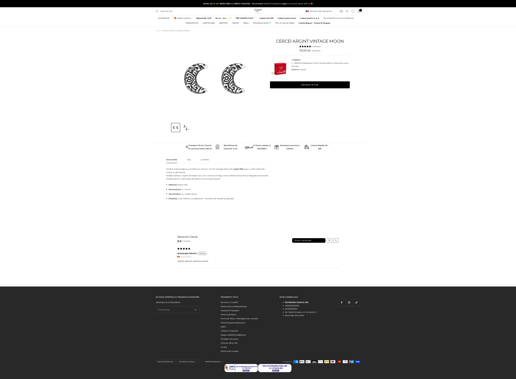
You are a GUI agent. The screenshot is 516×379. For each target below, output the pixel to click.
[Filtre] (329, 240)
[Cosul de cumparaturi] (358, 11)
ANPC (223, 327)
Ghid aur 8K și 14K (229, 343)
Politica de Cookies (230, 351)
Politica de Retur (228, 314)
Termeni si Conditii (229, 302)
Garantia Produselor (230, 310)
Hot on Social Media (284, 23)
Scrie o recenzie (302, 240)
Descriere (171, 160)
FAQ (189, 160)
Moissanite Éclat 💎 (262, 23)
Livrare (205, 160)
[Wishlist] (353, 11)
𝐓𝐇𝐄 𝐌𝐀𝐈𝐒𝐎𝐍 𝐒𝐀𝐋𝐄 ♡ (245, 18)
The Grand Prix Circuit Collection (338, 18)
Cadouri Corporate (229, 331)
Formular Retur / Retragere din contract (239, 318)
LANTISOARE (209, 23)
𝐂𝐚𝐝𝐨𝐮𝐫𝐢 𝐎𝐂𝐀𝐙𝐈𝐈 (266, 18)
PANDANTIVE (192, 23)
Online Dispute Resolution (233, 323)
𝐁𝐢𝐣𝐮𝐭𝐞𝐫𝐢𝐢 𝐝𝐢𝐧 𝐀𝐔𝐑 (203, 18)
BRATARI (223, 23)
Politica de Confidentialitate (234, 306)
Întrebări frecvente (229, 339)
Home (158, 31)
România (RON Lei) (165, 362)
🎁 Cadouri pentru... (183, 18)
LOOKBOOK (164, 18)
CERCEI (235, 23)
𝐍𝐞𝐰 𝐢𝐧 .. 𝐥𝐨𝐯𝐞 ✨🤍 (223, 18)
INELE (246, 23)
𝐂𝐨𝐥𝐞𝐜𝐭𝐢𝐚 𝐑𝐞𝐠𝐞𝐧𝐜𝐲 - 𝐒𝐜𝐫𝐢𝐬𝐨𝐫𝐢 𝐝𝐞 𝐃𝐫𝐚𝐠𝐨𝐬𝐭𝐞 (314, 23)
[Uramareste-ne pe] (341, 302)
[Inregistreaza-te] (195, 310)
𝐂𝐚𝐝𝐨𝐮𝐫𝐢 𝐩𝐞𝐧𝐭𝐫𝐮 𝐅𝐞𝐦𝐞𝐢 (287, 18)
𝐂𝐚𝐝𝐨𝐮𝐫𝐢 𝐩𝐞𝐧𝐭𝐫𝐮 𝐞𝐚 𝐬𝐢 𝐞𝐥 (309, 18)
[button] (305, 46)
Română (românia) (186, 362)
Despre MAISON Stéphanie (233, 335)
